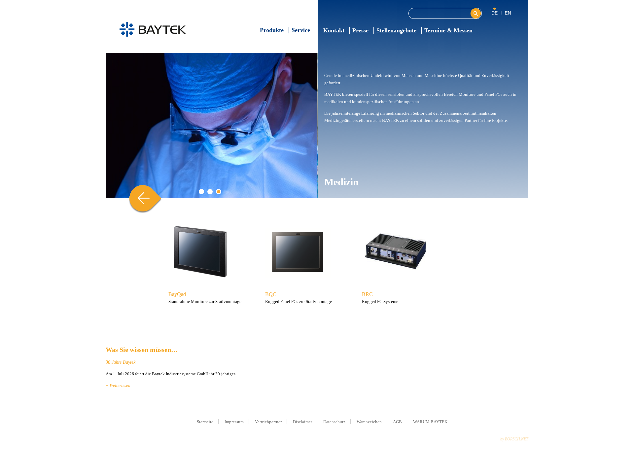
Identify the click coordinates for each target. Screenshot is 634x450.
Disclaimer (302, 421)
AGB (397, 421)
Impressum (234, 421)
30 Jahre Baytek (120, 362)
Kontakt (333, 30)
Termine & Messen (448, 30)
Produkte (272, 30)
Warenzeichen (369, 421)
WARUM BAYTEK (430, 421)
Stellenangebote (396, 30)
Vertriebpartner (268, 421)
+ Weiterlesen (118, 385)
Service (301, 30)
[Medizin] (497, 12)
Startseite (205, 421)
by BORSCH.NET (514, 439)
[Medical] (508, 12)
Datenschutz (334, 421)
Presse (360, 30)
